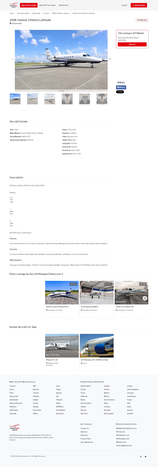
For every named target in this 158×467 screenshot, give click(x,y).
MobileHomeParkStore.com (126, 428)
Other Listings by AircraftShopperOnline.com (35, 274)
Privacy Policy (86, 439)
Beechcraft (14, 396)
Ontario (106, 389)
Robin (58, 403)
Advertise (84, 435)
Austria (129, 410)
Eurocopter (37, 410)
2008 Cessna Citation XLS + (57, 307)
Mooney (36, 389)
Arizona (83, 410)
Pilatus (35, 413)
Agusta (59, 393)
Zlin (57, 396)
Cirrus (12, 389)
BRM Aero (60, 407)
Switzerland (131, 396)
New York (84, 413)
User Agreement (87, 442)
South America (109, 400)
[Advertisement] (61, 110)
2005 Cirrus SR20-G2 (125, 307)
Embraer (36, 396)
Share (122, 82)
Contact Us (85, 428)
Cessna (12, 386)
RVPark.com (120, 432)
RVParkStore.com (122, 435)
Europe (129, 386)
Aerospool (60, 413)
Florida (83, 389)
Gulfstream (14, 410)
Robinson (13, 407)
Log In (124, 5)
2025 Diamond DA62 (89, 307)
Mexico (106, 396)
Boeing (35, 407)
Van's (58, 386)
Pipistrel (59, 400)
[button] (139, 5)
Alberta (106, 393)
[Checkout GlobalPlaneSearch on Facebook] (141, 456)
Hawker (36, 400)
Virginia (83, 407)
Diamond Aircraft (16, 403)
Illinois (83, 400)
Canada (106, 386)
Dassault (13, 413)
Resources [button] (63, 5)
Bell (34, 386)
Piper (12, 393)
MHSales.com (121, 442)
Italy (128, 403)
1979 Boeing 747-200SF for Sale (94, 360)
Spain (129, 407)
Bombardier (14, 400)
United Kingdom (133, 389)
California (84, 396)
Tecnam (36, 393)
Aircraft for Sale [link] (29, 5)
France (129, 400)
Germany (130, 393)
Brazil (106, 403)
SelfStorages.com (122, 439)
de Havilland (60, 410)
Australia (107, 410)
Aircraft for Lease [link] (47, 5)
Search (132, 44)
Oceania (107, 407)
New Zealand (108, 413)
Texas (83, 393)
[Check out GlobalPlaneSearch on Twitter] (145, 456)
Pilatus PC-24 (52, 360)
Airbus (58, 389)
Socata (35, 403)
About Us (84, 432)
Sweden (130, 413)
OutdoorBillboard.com (124, 445)
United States (86, 386)
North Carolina (86, 403)
